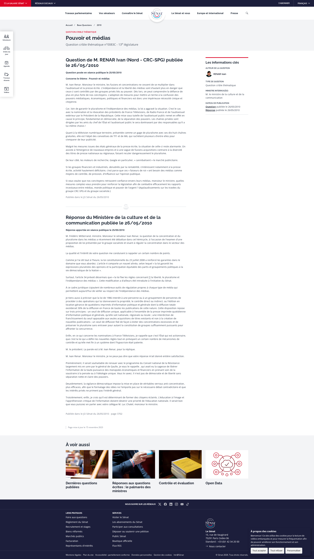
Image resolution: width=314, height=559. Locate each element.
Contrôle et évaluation (176, 483)
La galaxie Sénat (15, 3)
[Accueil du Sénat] (157, 13)
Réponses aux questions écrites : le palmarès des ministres (131, 487)
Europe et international (210, 13)
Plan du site (88, 554)
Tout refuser (276, 550)
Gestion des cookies (163, 554)
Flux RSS (117, 545)
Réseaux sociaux (44, 3)
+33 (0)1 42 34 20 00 (228, 541)
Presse (234, 13)
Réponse (210, 110)
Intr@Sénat (179, 554)
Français (305, 3)
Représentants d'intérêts (79, 545)
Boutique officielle (122, 540)
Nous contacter (217, 546)
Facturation (72, 540)
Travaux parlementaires (78, 13)
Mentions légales (73, 554)
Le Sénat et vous (180, 13)
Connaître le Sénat (132, 13)
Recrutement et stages (78, 526)
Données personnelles (141, 554)
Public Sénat (119, 536)
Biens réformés (74, 531)
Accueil (69, 25)
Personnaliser (293, 550)
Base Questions (84, 25)
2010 (99, 25)
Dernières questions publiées (81, 485)
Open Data (214, 483)
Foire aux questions (76, 517)
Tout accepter (259, 550)
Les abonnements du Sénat (127, 522)
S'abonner (284, 3)
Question (211, 106)
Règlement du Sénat (77, 522)
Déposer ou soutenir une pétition (130, 531)
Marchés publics (75, 536)
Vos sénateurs (107, 13)
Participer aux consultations (127, 526)
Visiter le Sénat (120, 517)
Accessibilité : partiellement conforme (112, 554)
